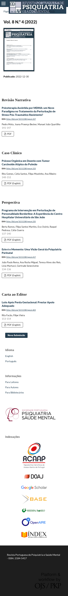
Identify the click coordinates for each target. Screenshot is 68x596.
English (9, 356)
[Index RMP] (34, 536)
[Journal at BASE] (34, 503)
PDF (9, 133)
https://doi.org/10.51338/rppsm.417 (21, 257)
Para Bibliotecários (14, 392)
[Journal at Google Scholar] (34, 489)
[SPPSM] (30, 422)
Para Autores (11, 387)
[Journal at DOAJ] (34, 479)
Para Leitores (12, 382)
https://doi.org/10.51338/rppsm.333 (21, 168)
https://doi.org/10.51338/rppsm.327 (21, 119)
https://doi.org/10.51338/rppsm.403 (21, 310)
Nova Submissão (16, 335)
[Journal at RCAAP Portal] (34, 467)
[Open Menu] (3, 3)
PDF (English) (14, 183)
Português (10, 361)
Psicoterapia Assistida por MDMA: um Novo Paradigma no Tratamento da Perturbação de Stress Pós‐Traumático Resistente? (28, 111)
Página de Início (11, 11)
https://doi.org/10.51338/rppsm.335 (21, 221)
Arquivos (27, 11)
